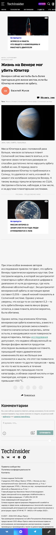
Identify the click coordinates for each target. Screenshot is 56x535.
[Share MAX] (21, 531)
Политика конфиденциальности (15, 470)
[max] (24, 457)
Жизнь (8, 102)
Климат (14, 102)
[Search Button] (48, 3)
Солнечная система (45, 102)
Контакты (5, 473)
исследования (39, 337)
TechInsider (15, 4)
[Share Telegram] (35, 531)
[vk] (8, 457)
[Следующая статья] (28, 440)
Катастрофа (32, 102)
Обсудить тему (48, 97)
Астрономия (11, 58)
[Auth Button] (53, 3)
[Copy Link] (49, 531)
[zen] (19, 457)
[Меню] (2, 3)
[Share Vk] (7, 531)
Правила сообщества (10, 467)
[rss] (2, 457)
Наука (3, 58)
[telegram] (13, 457)
